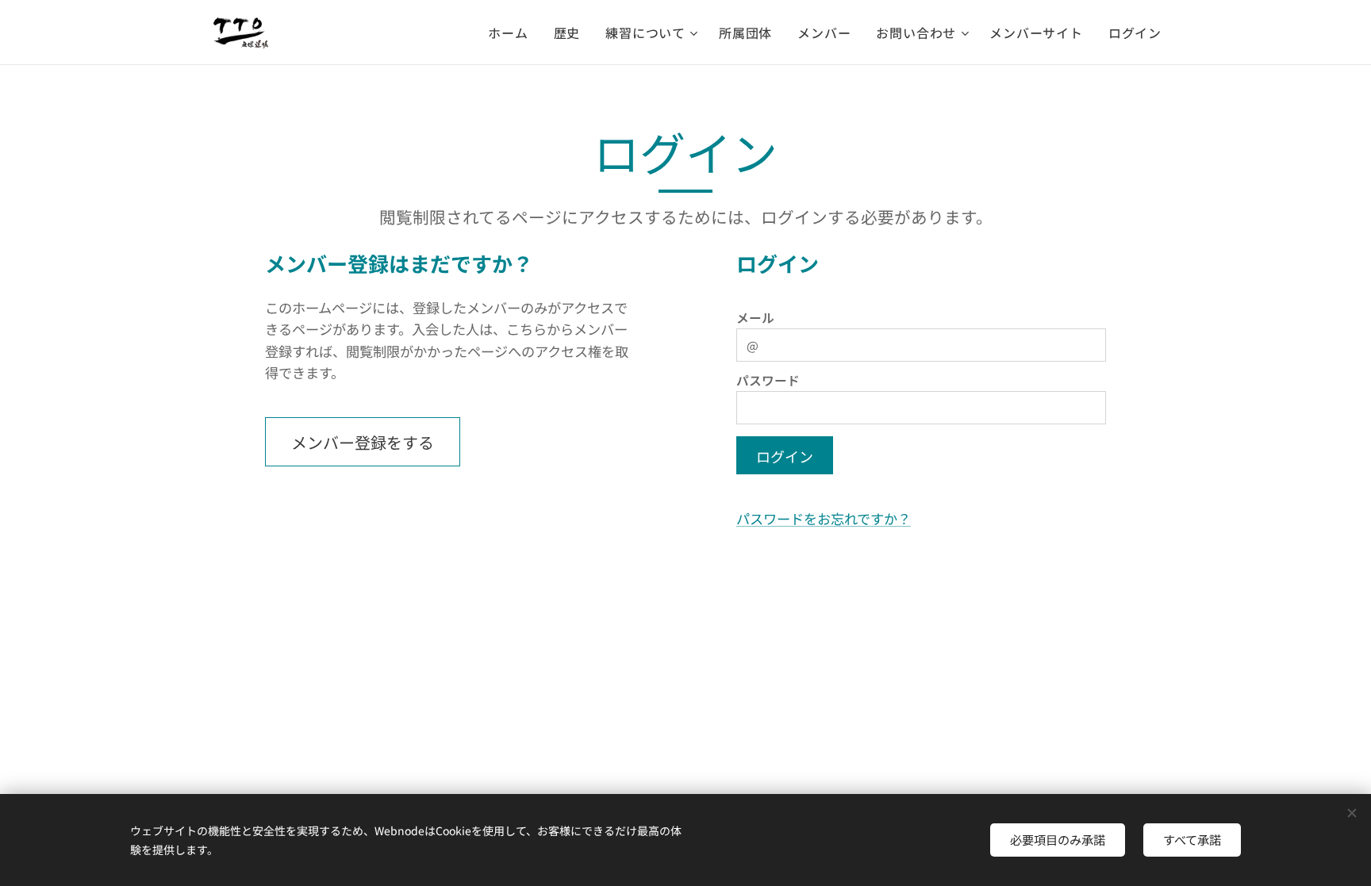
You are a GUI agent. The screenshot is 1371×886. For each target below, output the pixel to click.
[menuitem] (512, 32)
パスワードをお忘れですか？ (823, 518)
